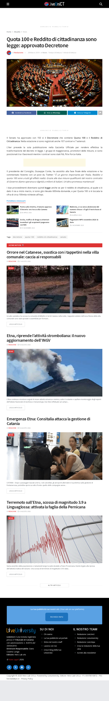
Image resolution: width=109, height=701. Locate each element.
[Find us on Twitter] (15, 667)
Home (9, 32)
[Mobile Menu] (8, 4)
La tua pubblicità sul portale (56, 638)
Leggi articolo (17, 324)
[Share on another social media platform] (100, 113)
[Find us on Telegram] (21, 667)
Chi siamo (48, 634)
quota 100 (29, 237)
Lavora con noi (50, 646)
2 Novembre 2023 (77, 225)
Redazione (18, 52)
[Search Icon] (100, 4)
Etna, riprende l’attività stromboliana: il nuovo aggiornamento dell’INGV (46, 338)
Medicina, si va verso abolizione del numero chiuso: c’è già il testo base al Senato (85, 209)
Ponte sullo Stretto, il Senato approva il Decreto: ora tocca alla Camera (36, 208)
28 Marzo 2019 (33, 52)
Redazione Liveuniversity (87, 638)
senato (63, 237)
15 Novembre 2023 (28, 228)
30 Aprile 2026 (26, 213)
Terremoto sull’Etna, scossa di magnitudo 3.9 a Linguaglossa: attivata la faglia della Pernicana (46, 505)
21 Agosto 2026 (25, 261)
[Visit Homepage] (54, 4)
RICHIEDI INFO (56, 617)
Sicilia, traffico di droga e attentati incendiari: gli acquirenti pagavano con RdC (34, 222)
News (25, 32)
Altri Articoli (54, 585)
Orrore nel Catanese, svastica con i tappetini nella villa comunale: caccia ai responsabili (53, 254)
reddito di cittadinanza (47, 237)
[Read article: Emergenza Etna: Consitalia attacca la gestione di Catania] (54, 456)
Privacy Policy (27, 678)
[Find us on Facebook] (9, 667)
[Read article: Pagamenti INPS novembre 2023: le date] (62, 222)
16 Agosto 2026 (25, 345)
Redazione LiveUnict (86, 634)
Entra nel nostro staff (53, 642)
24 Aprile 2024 (76, 215)
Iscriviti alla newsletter (86, 652)
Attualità (17, 32)
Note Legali (14, 659)
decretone (17, 237)
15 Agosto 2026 (25, 511)
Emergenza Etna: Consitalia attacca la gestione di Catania (48, 421)
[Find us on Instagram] (28, 667)
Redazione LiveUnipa (86, 642)
